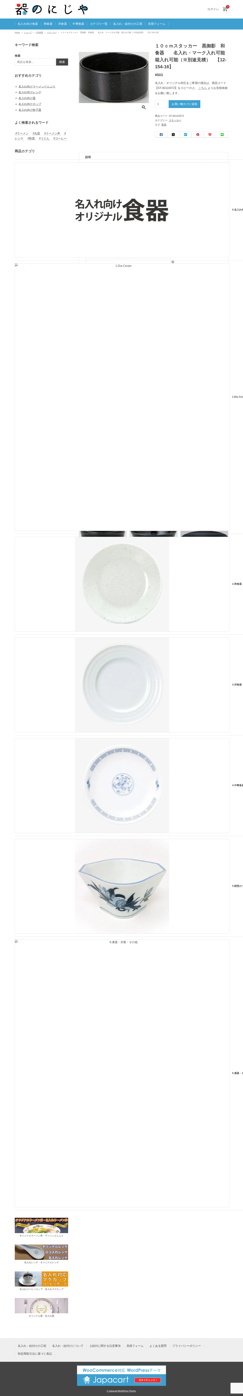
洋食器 (62, 23)
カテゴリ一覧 (98, 23)
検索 (17, 55)
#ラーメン (21, 133)
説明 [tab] (88, 157)
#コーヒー (60, 138)
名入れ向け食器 (28, 23)
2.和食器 (39, 32)
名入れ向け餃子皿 (30, 109)
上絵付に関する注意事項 (105, 1345)
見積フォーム (156, 23)
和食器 (48, 23)
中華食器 (78, 23)
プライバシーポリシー (186, 1345)
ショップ (28, 32)
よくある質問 (158, 1345)
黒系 (163, 124)
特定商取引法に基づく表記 (35, 1353)
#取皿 (31, 138)
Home (17, 32)
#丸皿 (36, 133)
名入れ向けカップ (30, 104)
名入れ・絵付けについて (67, 1345)
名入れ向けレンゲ (30, 92)
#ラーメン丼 (52, 133)
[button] (143, 107)
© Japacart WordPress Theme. (121, 1391)
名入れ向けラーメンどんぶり (37, 86)
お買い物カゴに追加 (184, 104)
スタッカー (52, 32)
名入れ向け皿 (27, 98)
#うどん (44, 138)
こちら (202, 87)
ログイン (213, 9)
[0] (225, 9)
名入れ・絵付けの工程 (127, 23)
